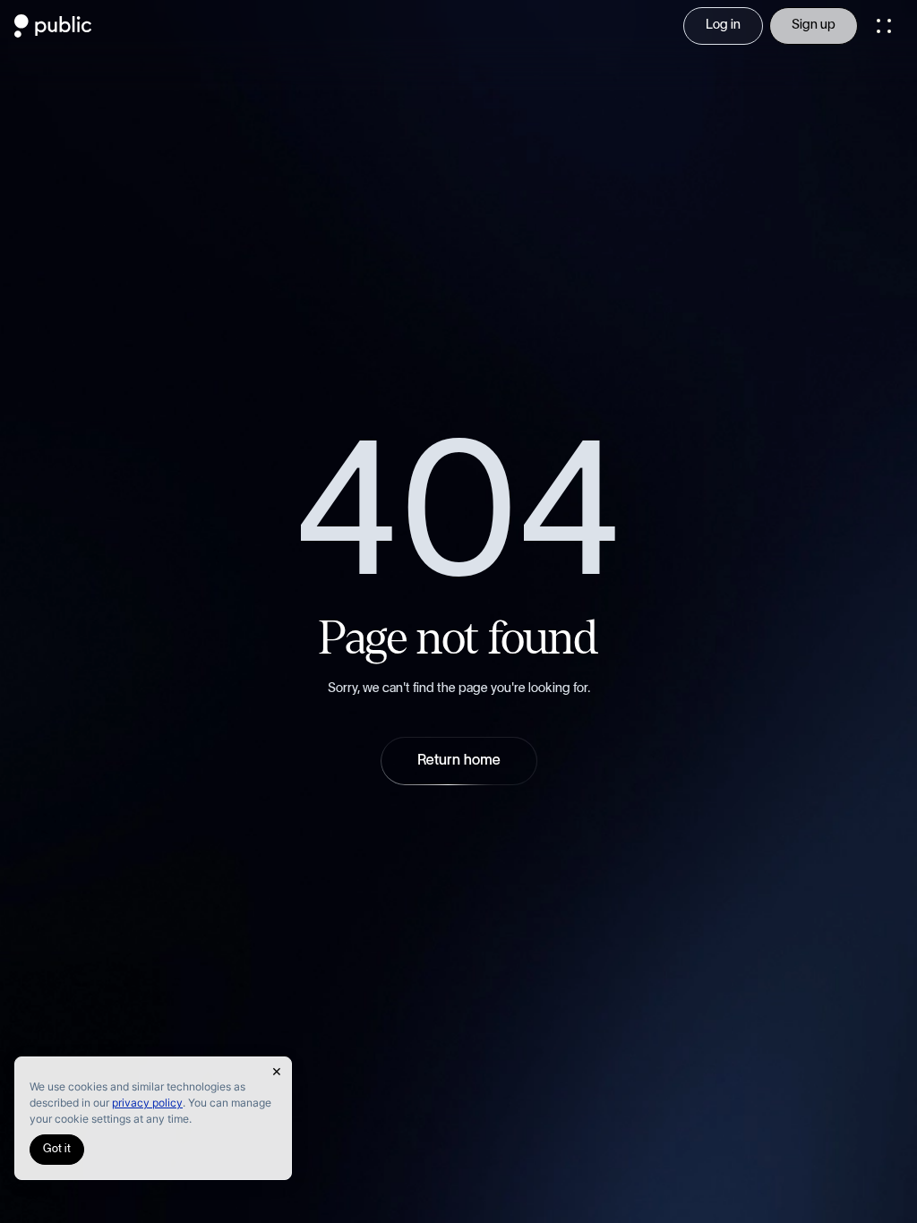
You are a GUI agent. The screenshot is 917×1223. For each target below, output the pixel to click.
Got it (57, 1149)
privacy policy (147, 1102)
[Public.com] (53, 32)
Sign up (814, 25)
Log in (723, 25)
